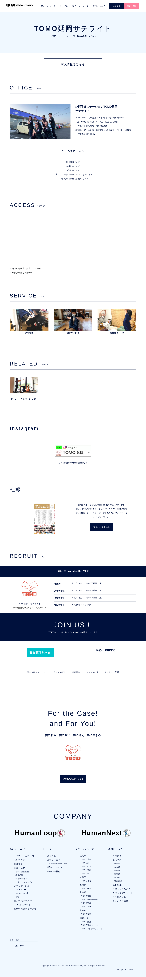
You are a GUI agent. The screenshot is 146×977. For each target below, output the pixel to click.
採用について (99, 6)
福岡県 (83, 855)
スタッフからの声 (122, 888)
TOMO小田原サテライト (92, 928)
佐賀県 (83, 876)
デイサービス (21, 878)
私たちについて (48, 6)
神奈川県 (84, 917)
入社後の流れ (60, 672)
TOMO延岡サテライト (91, 899)
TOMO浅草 (86, 914)
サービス (64, 6)
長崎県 (83, 884)
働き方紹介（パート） (37, 672)
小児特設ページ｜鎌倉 (58, 863)
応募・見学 (131, 6)
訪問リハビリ (53, 859)
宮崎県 (83, 892)
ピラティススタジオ (24, 882)
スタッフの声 (92, 672)
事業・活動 (19, 867)
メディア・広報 (22, 885)
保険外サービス (55, 867)
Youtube (20, 889)
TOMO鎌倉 (86, 921)
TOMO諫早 (86, 888)
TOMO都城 (86, 906)
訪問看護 (19, 875)
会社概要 (18, 863)
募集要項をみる (40, 652)
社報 (17, 896)
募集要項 (117, 855)
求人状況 (116, 6)
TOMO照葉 (86, 866)
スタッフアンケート (123, 892)
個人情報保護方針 (23, 900)
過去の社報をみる (101, 527)
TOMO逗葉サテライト (91, 925)
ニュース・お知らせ (24, 855)
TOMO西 (85, 873)
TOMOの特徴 (54, 871)
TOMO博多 (86, 859)
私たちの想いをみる (74, 778)
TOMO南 (85, 862)
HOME (53, 36)
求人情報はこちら (73, 64)
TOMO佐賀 (86, 880)
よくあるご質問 (112, 672)
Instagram (21, 893)
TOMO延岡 (86, 896)
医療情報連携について (25, 908)
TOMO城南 (86, 869)
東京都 (83, 910)
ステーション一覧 (80, 6)
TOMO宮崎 (86, 903)
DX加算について (22, 904)
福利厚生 (76, 672)
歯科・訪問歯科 (22, 871)
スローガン (19, 859)
